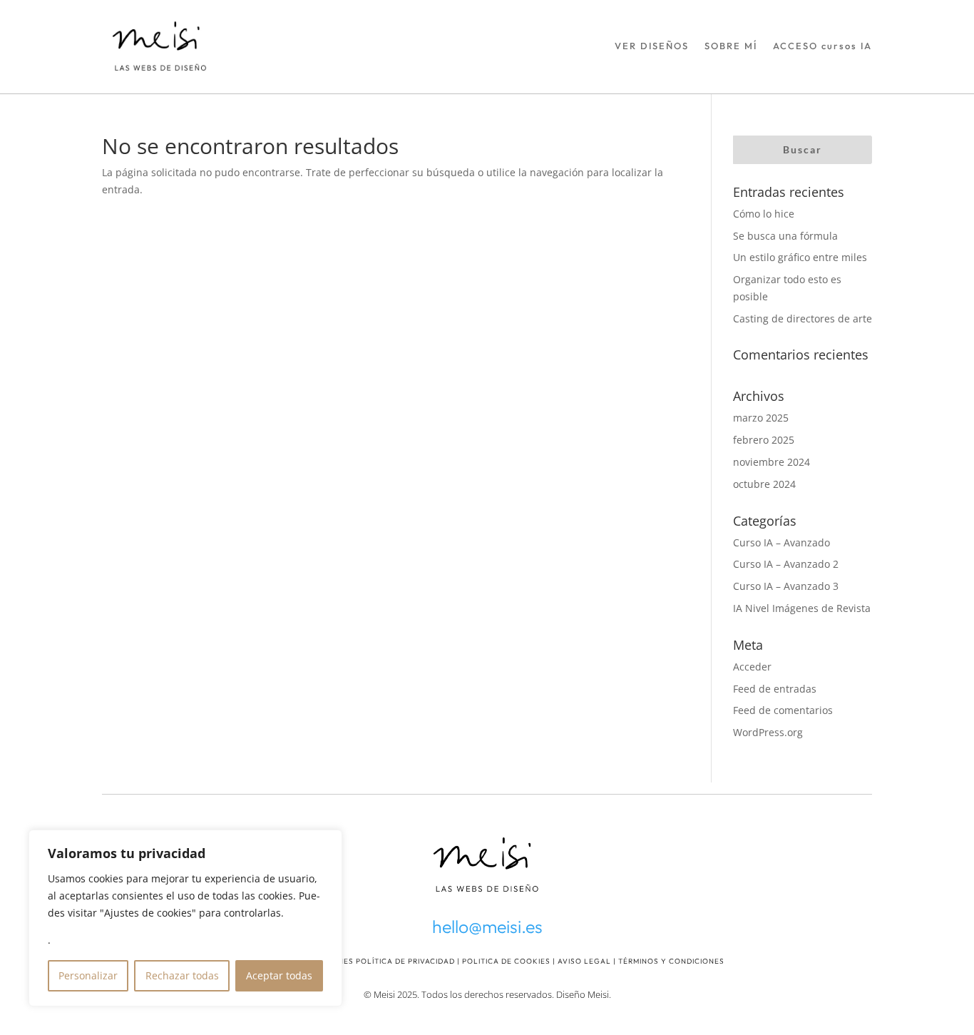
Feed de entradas (774, 688)
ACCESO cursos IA (822, 45)
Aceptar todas (279, 975)
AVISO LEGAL (584, 961)
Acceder (752, 666)
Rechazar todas (182, 975)
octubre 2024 (764, 484)
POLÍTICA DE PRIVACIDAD (405, 961)
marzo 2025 (761, 417)
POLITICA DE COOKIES (506, 961)
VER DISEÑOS (652, 45)
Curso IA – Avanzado (781, 542)
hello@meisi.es (487, 926)
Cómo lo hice (763, 213)
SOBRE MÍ (730, 45)
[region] (185, 918)
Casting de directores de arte (802, 318)
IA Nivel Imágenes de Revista (802, 608)
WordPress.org (768, 732)
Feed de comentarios (783, 710)
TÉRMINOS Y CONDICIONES (671, 961)
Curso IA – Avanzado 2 (786, 564)
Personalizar (88, 975)
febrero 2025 (763, 440)
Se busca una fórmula (785, 236)
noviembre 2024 (771, 462)
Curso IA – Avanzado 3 (786, 586)
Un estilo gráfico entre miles (800, 257)
